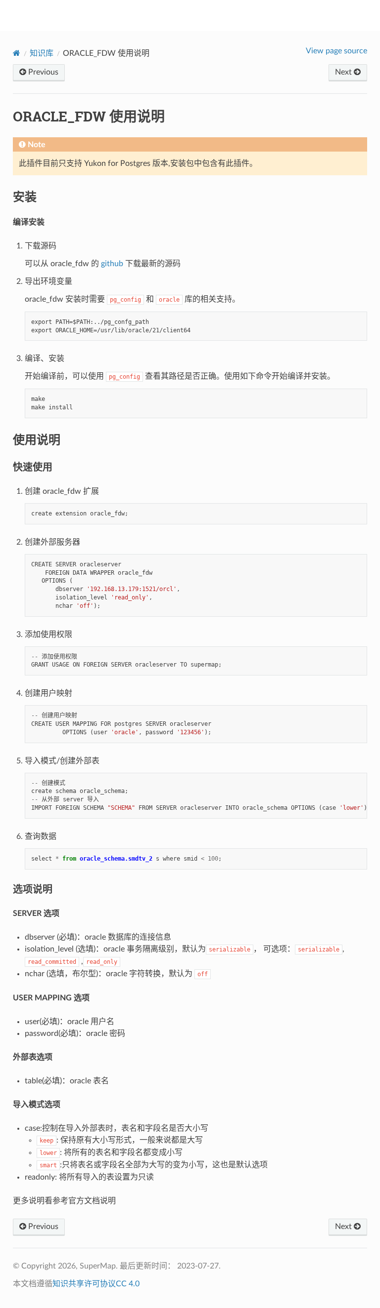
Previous (42, 72)
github (112, 264)
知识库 (41, 53)
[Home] (16, 53)
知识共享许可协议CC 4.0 (96, 1284)
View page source (336, 51)
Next (344, 72)
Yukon (197, 15)
